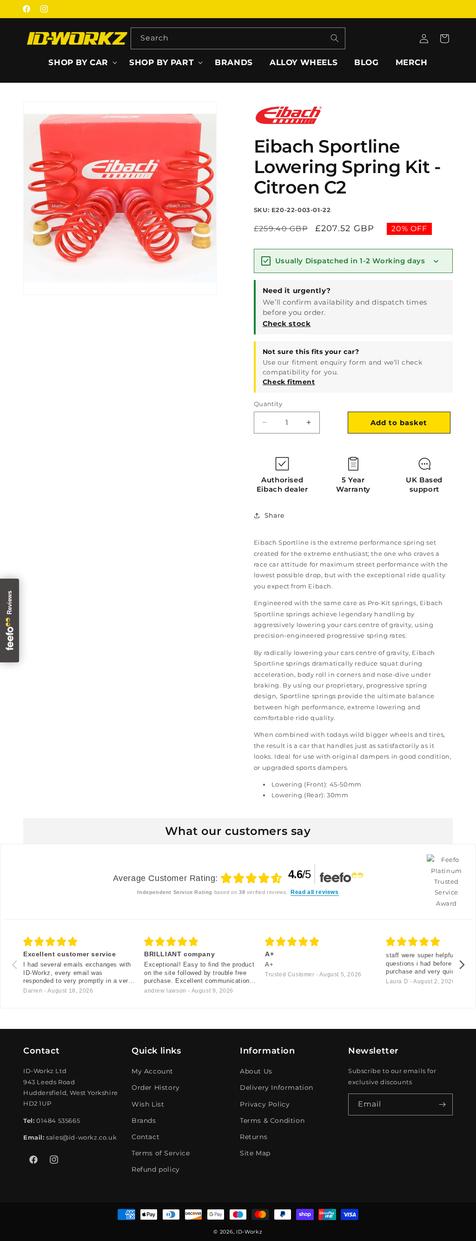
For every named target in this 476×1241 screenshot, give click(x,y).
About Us (256, 1071)
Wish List (148, 1104)
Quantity (268, 403)
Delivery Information (276, 1087)
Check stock (287, 323)
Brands (144, 1120)
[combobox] (238, 38)
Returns (253, 1137)
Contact (145, 1137)
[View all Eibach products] (289, 127)
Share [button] (274, 515)
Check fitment (289, 382)
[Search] (334, 38)
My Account (152, 1071)
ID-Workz (249, 1231)
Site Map (255, 1153)
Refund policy (156, 1169)
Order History (156, 1087)
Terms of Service (161, 1153)
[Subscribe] (442, 1104)
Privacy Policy (265, 1104)
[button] (80, 62)
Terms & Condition (272, 1120)
